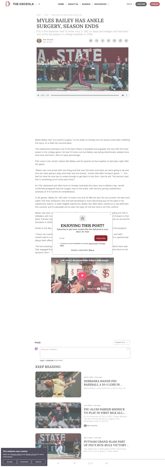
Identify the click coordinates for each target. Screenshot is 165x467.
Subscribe (100, 238)
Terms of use (93, 243)
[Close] (110, 214)
